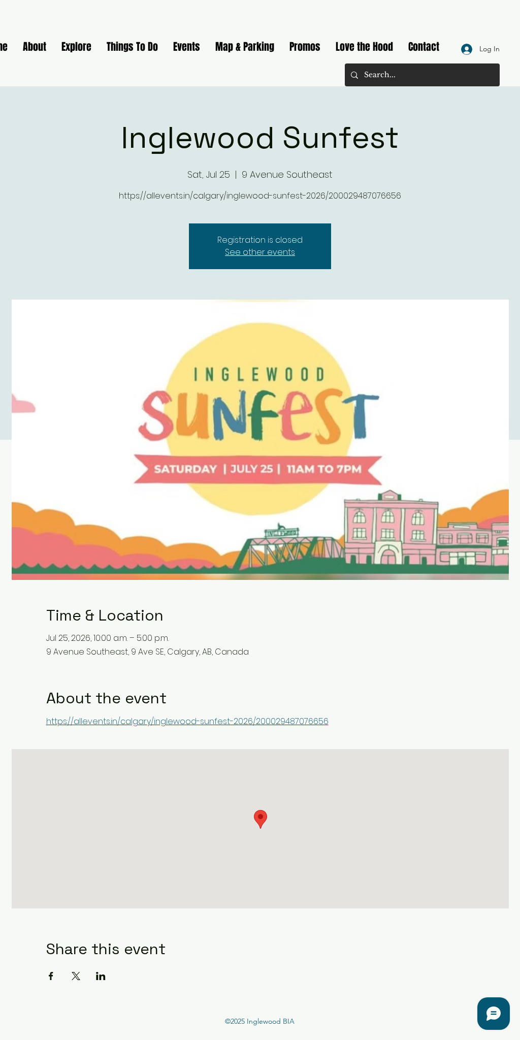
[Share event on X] (76, 976)
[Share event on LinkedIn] (101, 976)
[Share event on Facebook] (51, 976)
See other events (260, 252)
